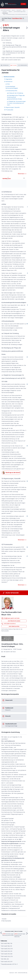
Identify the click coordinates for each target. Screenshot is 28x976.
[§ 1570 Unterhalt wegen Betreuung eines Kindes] (1, 28)
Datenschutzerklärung (22, 972)
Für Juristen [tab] (14, 65)
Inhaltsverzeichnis (23, 65)
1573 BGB (4, 381)
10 (27, 323)
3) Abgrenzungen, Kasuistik (12, 107)
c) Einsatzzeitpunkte (11, 90)
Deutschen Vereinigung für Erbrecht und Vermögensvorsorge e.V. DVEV (10, 900)
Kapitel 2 (10, 11)
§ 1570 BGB (18, 371)
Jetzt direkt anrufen (14, 626)
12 (27, 384)
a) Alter (8, 84)
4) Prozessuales (8, 109)
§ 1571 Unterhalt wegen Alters (19, 11)
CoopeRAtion (7, 904)
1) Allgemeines (8, 79)
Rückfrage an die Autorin (12, 472)
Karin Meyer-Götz (17, 18)
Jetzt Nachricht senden (14, 621)
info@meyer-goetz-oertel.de (11, 618)
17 (27, 556)
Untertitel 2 (5, 11)
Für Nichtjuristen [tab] (5, 65)
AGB (16, 972)
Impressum (11, 972)
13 (27, 445)
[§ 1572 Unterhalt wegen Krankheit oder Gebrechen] (27, 28)
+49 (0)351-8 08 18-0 (9, 623)
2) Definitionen (8, 81)
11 (27, 356)
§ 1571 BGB (15, 117)
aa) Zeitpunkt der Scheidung (15, 93)
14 (27, 481)
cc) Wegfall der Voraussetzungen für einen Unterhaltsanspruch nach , (16, 103)
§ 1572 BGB (14, 399)
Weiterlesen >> (22, 173)
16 (27, 547)
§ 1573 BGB (14, 526)
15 (27, 516)
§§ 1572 (23, 378)
